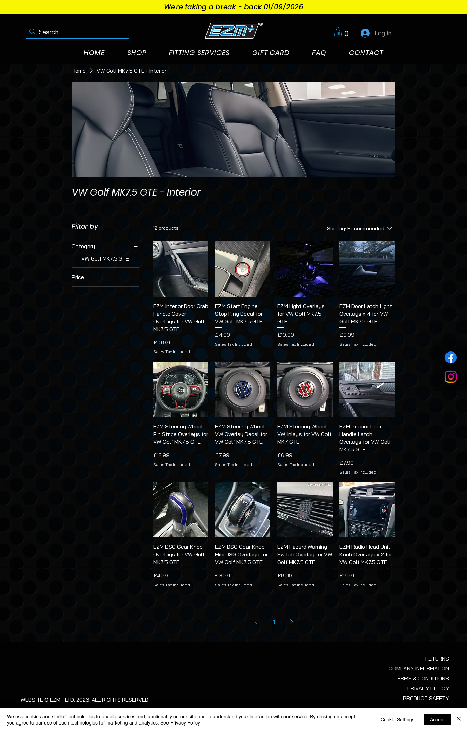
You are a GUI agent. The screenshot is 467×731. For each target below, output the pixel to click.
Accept (437, 719)
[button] (343, 31)
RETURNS (437, 658)
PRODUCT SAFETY (426, 698)
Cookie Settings (397, 719)
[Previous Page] (256, 621)
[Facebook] (451, 357)
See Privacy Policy (180, 722)
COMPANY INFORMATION (419, 668)
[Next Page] (292, 621)
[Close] (459, 719)
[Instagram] (451, 377)
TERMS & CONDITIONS (421, 678)
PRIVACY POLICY (428, 688)
